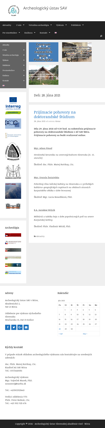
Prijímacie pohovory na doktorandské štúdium (55, 114)
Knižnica (28, 32)
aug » (85, 333)
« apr (61, 333)
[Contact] (26, 327)
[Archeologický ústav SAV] (36, 10)
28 (60, 329)
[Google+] (20, 327)
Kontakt (43, 32)
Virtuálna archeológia (39, 25)
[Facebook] (7, 327)
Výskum (60, 25)
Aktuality (7, 25)
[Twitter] (13, 327)
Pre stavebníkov (10, 32)
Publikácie (76, 25)
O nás (18, 25)
